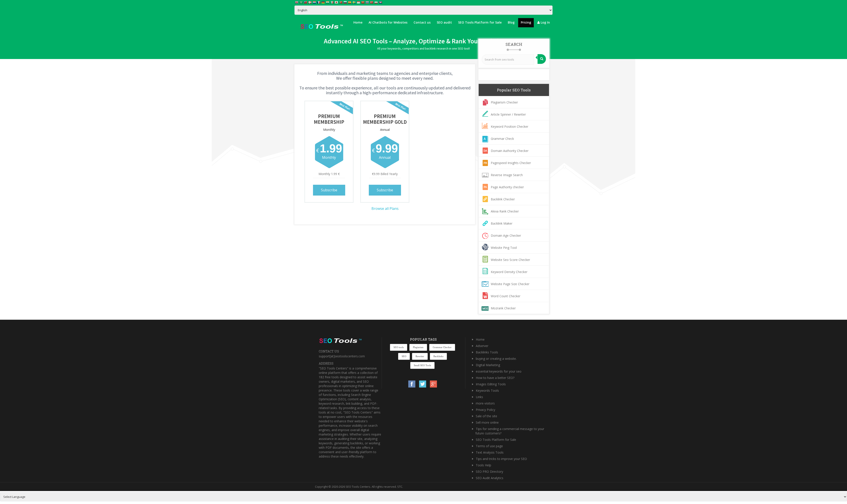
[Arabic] (301, 2)
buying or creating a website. (496, 358)
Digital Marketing (488, 365)
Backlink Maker (501, 223)
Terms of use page (489, 446)
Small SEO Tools (422, 365)
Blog (511, 22)
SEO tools (399, 347)
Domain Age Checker (506, 235)
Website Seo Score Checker (510, 260)
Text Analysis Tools (490, 452)
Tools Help (483, 465)
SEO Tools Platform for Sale (480, 22)
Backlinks (438, 356)
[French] (319, 2)
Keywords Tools (487, 390)
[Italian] (332, 2)
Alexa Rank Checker (505, 211)
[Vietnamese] (363, 2)
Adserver (482, 346)
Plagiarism (418, 347)
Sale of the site (486, 416)
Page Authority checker (507, 187)
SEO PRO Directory (489, 471)
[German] (323, 2)
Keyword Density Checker (509, 272)
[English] (297, 2)
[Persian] (376, 2)
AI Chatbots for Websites (388, 22)
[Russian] (345, 2)
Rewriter (420, 356)
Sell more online (487, 422)
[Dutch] (315, 2)
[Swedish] (354, 2)
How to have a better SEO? (495, 378)
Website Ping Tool (504, 248)
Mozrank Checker (503, 308)
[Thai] (367, 2)
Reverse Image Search (507, 175)
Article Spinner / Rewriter (508, 114)
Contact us (422, 22)
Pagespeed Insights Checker (511, 163)
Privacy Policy (485, 410)
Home (357, 22)
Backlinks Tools (487, 352)
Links (479, 397)
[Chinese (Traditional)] (306, 2)
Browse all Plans (385, 208)
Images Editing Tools (491, 384)
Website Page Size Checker (510, 284)
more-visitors (485, 403)
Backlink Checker (503, 199)
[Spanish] (350, 2)
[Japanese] (337, 2)
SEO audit (444, 22)
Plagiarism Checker (504, 102)
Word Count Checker (505, 296)
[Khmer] (381, 2)
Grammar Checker (442, 347)
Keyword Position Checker (509, 126)
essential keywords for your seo (498, 371)
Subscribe (329, 190)
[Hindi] (328, 2)
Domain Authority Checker (509, 151)
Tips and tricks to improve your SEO (501, 459)
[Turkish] (372, 2)
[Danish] (310, 2)
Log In (545, 22)
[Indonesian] (359, 2)
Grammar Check (502, 139)
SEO (404, 356)
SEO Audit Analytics (489, 478)
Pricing (526, 22)
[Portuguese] (341, 2)
